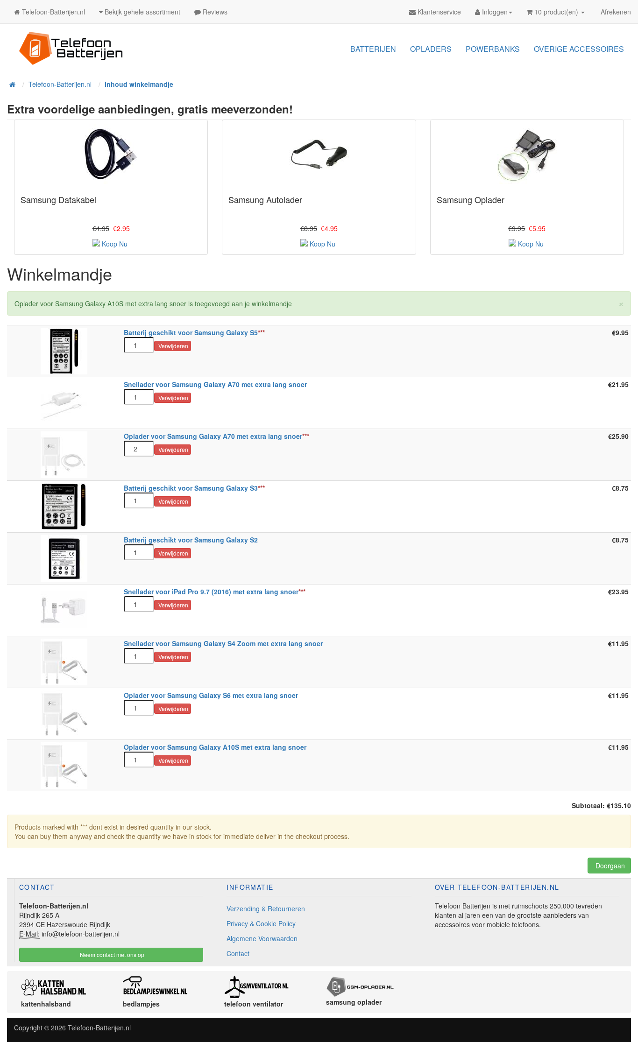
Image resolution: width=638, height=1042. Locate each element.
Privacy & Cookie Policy (261, 923)
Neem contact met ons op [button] (111, 954)
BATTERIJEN (373, 48)
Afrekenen (615, 11)
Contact (238, 953)
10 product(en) (556, 11)
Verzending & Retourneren (266, 908)
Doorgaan (609, 865)
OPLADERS (431, 48)
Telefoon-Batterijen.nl (99, 1027)
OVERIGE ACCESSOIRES (579, 48)
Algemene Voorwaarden (262, 938)
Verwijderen (172, 346)
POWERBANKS (493, 48)
